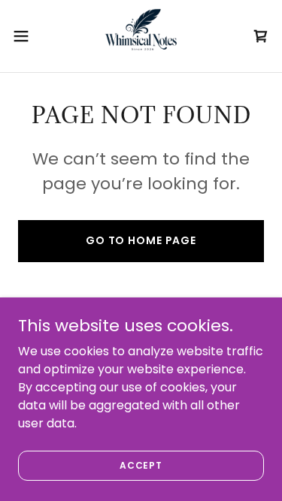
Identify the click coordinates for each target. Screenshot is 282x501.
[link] (141, 36)
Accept (141, 464)
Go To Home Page (141, 240)
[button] (26, 36)
